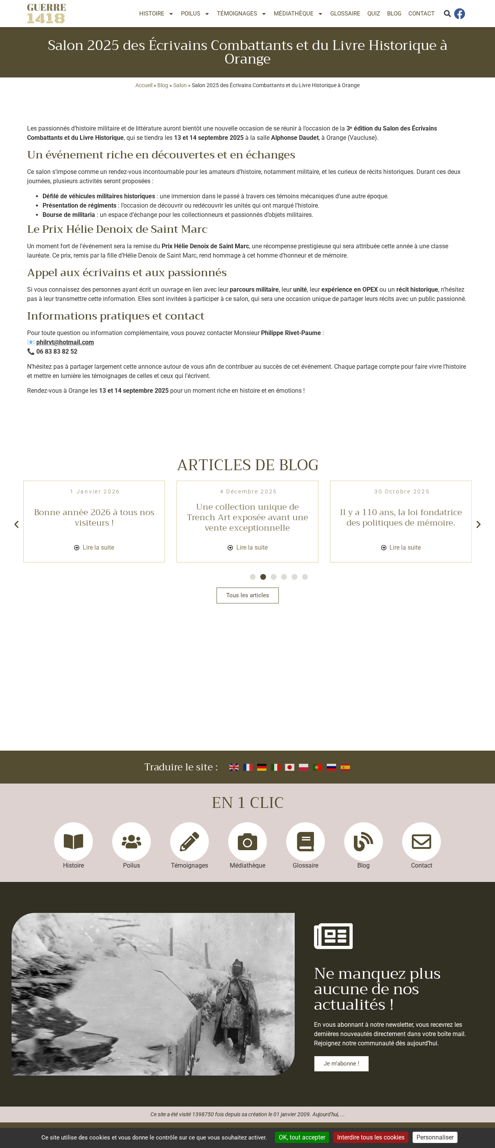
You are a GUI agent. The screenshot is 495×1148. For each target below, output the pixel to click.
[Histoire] (73, 841)
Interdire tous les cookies (371, 1137)
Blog (394, 13)
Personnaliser (435, 1137)
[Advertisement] (247, 692)
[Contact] (421, 841)
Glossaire (345, 13)
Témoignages (237, 13)
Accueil (143, 85)
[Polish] (304, 767)
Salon (180, 85)
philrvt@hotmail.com (65, 342)
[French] (248, 767)
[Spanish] (346, 767)
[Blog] (363, 841)
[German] (262, 767)
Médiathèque (294, 13)
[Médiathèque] (247, 841)
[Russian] (332, 767)
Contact (421, 13)
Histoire (151, 13)
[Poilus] (131, 841)
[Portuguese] (318, 767)
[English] (234, 767)
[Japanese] (290, 767)
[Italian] (276, 767)
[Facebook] (461, 13)
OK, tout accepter (302, 1137)
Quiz (373, 13)
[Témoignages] (189, 841)
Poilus (190, 13)
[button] (447, 13)
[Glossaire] (305, 841)
